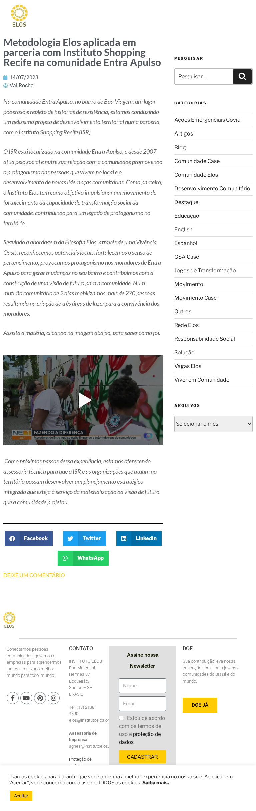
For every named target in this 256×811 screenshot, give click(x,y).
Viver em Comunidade (201, 380)
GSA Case (186, 257)
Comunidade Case (197, 161)
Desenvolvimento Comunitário (212, 188)
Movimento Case (195, 298)
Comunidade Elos (196, 175)
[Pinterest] (40, 698)
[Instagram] (54, 698)
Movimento (188, 284)
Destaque (186, 202)
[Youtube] (26, 698)
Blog (180, 147)
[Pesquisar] (242, 76)
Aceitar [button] (21, 795)
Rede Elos (186, 325)
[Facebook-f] (13, 698)
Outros (182, 311)
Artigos (183, 133)
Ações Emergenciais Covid (207, 120)
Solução (184, 352)
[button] (29, 538)
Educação (186, 216)
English (183, 229)
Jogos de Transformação (205, 270)
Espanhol (185, 243)
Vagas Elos (187, 366)
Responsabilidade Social (204, 339)
